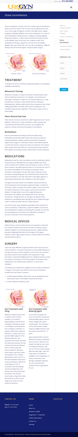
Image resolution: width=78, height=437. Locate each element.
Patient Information (35, 418)
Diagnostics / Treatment (37, 415)
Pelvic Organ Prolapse (64, 32)
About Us (32, 408)
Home (31, 405)
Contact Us (32, 421)
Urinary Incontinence (66, 37)
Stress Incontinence (16, 15)
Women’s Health (34, 411)
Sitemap (31, 424)
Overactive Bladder (66, 46)
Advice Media (46, 434)
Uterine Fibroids (65, 49)
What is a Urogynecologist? (65, 26)
